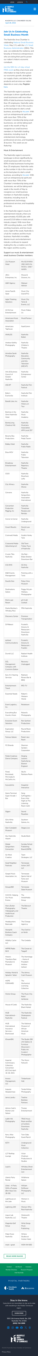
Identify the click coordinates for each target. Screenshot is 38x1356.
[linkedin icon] (8, 1327)
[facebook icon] (21, 1327)
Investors (28, 1267)
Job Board (18, 1267)
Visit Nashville (19, 1273)
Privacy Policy (6, 1352)
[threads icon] (30, 1327)
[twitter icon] (26, 1327)
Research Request (26, 1270)
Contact (9, 1267)
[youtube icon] (17, 1327)
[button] (26, 1)
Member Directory (11, 1270)
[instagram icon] (12, 1327)
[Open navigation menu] (34, 9)
